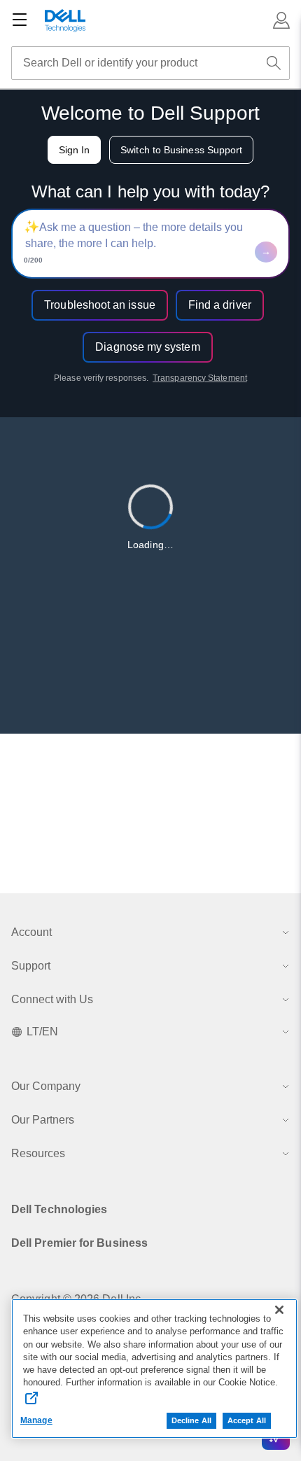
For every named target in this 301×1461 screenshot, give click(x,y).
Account (31, 932)
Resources (38, 1153)
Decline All (191, 1420)
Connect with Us (52, 999)
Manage (36, 1420)
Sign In (74, 149)
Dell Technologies (59, 1209)
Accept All (246, 1420)
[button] (281, 20)
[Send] (266, 252)
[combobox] (150, 63)
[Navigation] (19, 20)
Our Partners (42, 1120)
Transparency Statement (200, 378)
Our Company (45, 1086)
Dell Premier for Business (79, 1243)
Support (30, 966)
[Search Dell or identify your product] (273, 63)
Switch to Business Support (181, 149)
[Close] (279, 1309)
